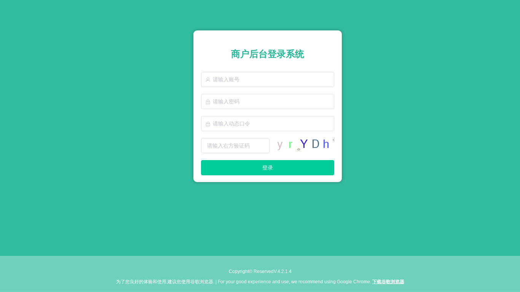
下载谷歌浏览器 (388, 281)
